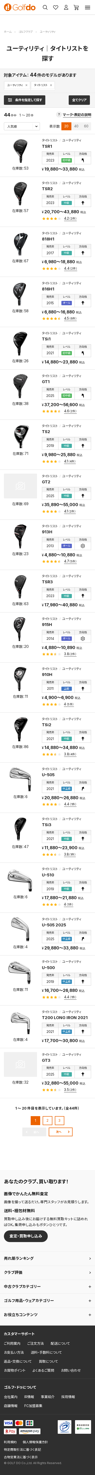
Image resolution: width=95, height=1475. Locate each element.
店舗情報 (11, 1406)
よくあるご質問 (43, 1370)
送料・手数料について (46, 1352)
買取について (48, 1361)
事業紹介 (48, 1397)
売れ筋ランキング (19, 1258)
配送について (60, 1343)
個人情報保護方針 (35, 1442)
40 (76, 126)
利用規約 (10, 1442)
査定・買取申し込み (26, 1236)
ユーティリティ (15, 85)
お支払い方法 (14, 1352)
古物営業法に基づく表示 (21, 1457)
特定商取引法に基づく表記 (22, 1449)
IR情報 (29, 1397)
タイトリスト (41, 85)
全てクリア (79, 100)
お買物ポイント (15, 1370)
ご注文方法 (35, 1343)
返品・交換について (18, 1361)
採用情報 (68, 1397)
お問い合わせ (71, 1370)
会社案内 (11, 1397)
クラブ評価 (13, 1272)
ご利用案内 (12, 1343)
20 (66, 126)
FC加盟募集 (33, 1406)
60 (86, 126)
